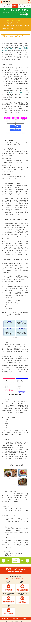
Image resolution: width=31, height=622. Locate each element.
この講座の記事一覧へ (15, 560)
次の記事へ (23, 560)
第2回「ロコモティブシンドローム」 (18, 92)
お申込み (16, 618)
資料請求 (5, 618)
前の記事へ (8, 560)
